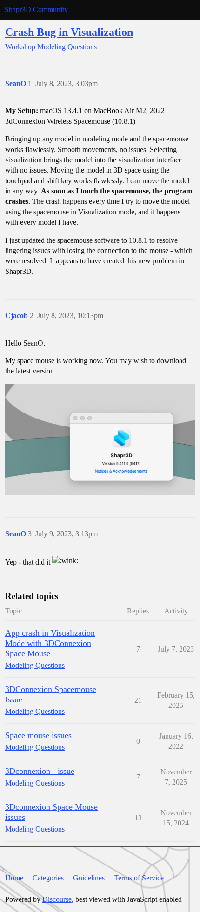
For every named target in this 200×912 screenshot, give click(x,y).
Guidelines (89, 878)
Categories (48, 878)
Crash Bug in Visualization (69, 32)
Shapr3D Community (36, 9)
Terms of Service (139, 878)
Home (14, 878)
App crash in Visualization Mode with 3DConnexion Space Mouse (50, 643)
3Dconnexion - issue (39, 771)
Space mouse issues (38, 735)
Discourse (57, 899)
